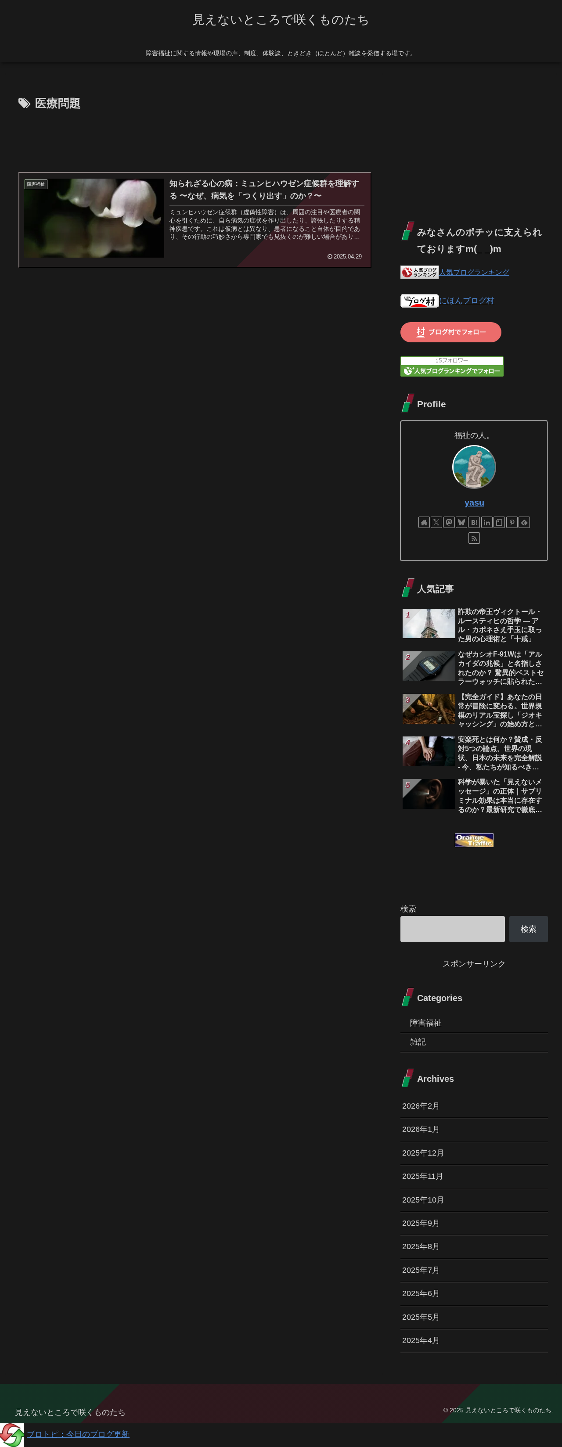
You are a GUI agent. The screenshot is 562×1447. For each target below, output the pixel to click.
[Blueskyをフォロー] (461, 522)
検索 (408, 909)
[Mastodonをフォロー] (449, 522)
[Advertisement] (194, 138)
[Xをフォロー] (436, 522)
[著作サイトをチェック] (424, 522)
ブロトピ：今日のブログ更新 (78, 1434)
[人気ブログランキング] (419, 272)
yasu (474, 502)
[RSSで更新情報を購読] (474, 538)
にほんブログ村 (466, 300)
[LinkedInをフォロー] (487, 522)
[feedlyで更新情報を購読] (524, 522)
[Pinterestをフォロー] (512, 522)
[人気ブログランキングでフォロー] (452, 366)
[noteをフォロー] (499, 522)
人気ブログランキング (474, 272)
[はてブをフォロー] (474, 522)
